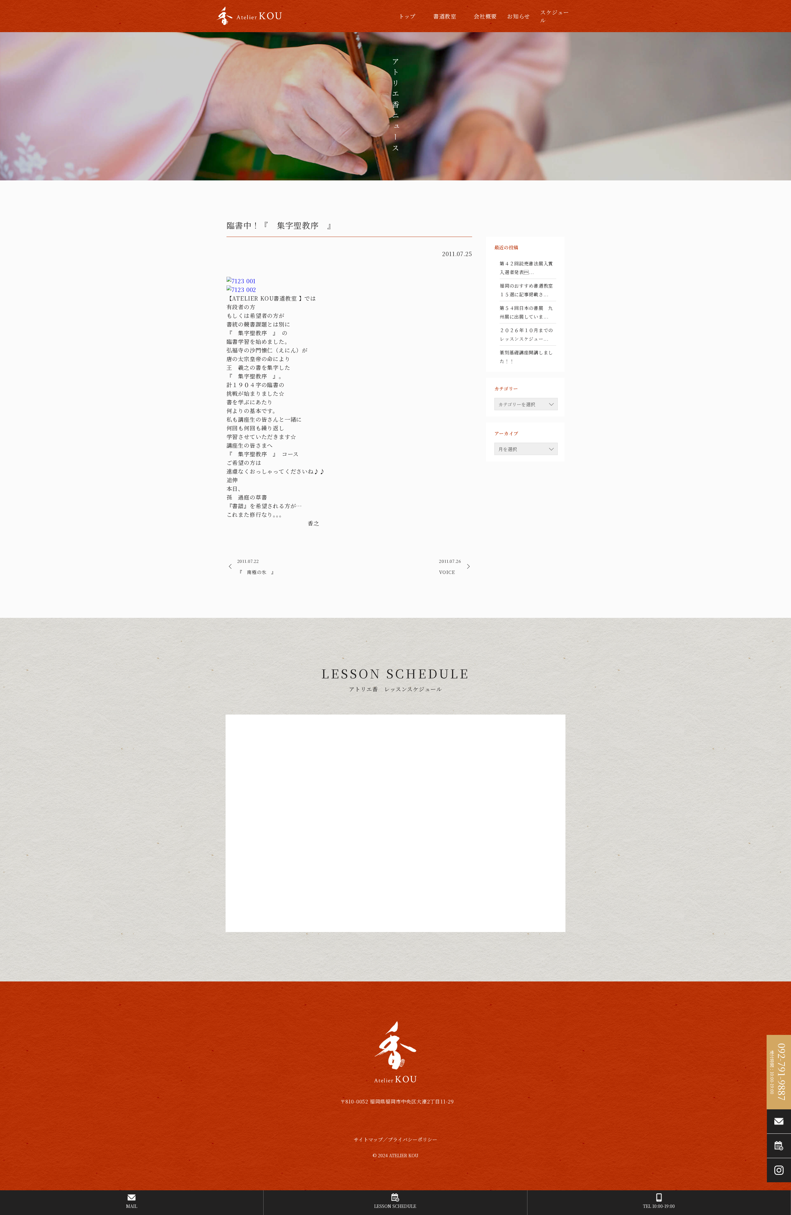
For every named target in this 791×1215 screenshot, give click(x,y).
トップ (407, 16)
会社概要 (485, 16)
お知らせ (518, 16)
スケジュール (554, 16)
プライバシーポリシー (412, 1139)
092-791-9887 (782, 1072)
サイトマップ (368, 1139)
